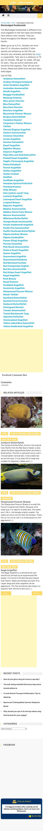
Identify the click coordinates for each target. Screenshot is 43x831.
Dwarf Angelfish (11, 145)
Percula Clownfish (12, 243)
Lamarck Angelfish (12, 196)
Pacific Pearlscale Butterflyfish (19, 231)
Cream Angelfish (12, 139)
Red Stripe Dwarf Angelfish (17, 272)
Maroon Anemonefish (14, 215)
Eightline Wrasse (12, 148)
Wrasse (6, 498)
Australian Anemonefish (15, 88)
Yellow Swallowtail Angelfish (18, 326)
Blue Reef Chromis (12, 107)
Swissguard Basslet (13, 307)
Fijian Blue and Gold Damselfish (19, 155)
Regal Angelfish (11, 275)
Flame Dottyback (12, 164)
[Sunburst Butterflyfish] (21, 412)
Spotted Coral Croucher (15, 301)
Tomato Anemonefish (14, 310)
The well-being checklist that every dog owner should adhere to (22, 686)
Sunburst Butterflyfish (14, 304)
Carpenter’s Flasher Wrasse (17, 123)
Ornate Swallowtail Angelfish (18, 224)
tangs (38, 54)
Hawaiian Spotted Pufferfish (17, 183)
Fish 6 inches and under (25, 433)
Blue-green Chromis (13, 101)
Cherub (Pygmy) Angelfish (16, 129)
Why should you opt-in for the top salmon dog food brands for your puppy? (22, 713)
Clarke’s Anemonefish (14, 132)
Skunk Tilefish (10, 294)
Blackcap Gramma (12, 97)
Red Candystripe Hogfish (16, 266)
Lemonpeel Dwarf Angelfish (17, 199)
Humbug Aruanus (12, 186)
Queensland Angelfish (14, 256)
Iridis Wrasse (10, 189)
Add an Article (26, 2)
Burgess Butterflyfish (14, 117)
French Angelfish (12, 167)
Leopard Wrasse (11, 202)
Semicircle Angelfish (14, 288)
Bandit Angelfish (11, 91)
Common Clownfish (13, 136)
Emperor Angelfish (13, 151)
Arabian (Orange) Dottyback (17, 82)
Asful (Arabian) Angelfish (16, 85)
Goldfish (7, 177)
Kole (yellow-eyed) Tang (15, 193)
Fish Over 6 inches (22, 561)
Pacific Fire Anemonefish (16, 228)
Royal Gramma (10, 282)
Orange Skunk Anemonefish (17, 221)
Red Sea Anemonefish (14, 269)
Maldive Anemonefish (14, 209)
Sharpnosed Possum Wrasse (18, 291)
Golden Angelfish (12, 170)
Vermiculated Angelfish (15, 320)
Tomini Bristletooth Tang (16, 313)
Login (13, 2)
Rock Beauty (9, 278)
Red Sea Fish (9, 439)
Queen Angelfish (12, 253)
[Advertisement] (21, 350)
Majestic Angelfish (13, 205)
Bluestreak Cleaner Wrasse (17, 113)
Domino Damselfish (13, 142)
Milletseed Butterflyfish (15, 218)
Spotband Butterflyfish (15, 297)
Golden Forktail (11, 174)
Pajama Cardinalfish (13, 237)
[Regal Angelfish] (21, 539)
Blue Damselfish (11, 104)
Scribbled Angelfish (13, 285)
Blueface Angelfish (13, 110)
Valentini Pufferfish (13, 316)
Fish (4, 433)
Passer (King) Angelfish (15, 240)
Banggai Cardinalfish (14, 94)
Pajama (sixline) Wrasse (15, 234)
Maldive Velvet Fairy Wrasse (17, 212)
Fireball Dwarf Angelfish (15, 158)
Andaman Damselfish (14, 78)
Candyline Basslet (12, 120)
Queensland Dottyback (15, 259)
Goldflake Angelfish (13, 180)
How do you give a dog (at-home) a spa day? (21, 679)
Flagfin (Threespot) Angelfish (18, 161)
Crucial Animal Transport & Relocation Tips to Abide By (21, 695)
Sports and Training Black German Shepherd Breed (21, 704)
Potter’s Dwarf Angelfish (15, 250)
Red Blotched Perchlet (14, 263)
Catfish (7, 126)
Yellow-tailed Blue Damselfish (18, 323)
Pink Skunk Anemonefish (16, 247)
